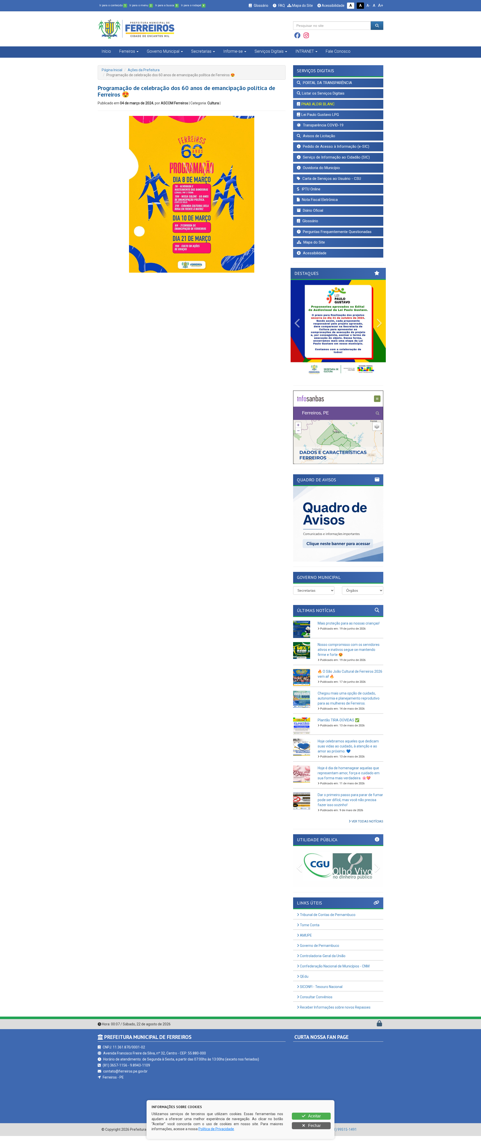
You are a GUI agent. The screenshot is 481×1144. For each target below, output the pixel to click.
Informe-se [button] (233, 51)
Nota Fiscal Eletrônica (319, 199)
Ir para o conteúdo (112, 5)
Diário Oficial (312, 210)
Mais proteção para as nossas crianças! (349, 623)
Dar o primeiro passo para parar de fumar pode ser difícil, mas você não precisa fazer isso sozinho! (350, 800)
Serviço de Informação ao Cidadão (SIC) (336, 157)
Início (106, 51)
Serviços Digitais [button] (269, 51)
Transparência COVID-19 (322, 125)
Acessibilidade (332, 6)
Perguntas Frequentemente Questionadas (337, 232)
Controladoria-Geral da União (322, 956)
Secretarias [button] (201, 51)
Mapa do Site (302, 6)
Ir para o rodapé (192, 5)
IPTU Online (310, 189)
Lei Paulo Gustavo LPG (320, 114)
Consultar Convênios (315, 997)
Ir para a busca (166, 5)
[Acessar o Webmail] (374, 1025)
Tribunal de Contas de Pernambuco (327, 915)
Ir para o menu (141, 5)
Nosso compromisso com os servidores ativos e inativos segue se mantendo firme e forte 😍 (349, 650)
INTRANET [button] (304, 51)
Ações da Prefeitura (144, 70)
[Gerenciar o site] (379, 1025)
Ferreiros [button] (127, 51)
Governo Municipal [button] (163, 51)
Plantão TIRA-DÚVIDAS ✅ (338, 720)
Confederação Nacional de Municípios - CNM (334, 966)
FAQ (281, 6)
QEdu (303, 976)
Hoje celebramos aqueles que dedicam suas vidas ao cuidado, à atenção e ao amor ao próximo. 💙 (348, 746)
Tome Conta (309, 925)
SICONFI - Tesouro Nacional (320, 987)
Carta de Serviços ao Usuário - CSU (331, 178)
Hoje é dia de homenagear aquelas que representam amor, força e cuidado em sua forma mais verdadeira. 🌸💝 (349, 773)
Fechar (314, 1125)
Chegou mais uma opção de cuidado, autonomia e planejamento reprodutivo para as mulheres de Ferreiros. (349, 698)
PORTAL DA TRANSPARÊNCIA (327, 83)
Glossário (260, 6)
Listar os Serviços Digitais (323, 93)
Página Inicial (112, 70)
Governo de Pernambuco (319, 946)
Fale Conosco (338, 51)
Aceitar (314, 1116)
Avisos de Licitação (318, 136)
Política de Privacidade (216, 1129)
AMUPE (305, 935)
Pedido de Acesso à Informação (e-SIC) (335, 146)
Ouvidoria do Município (321, 168)
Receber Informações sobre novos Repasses (335, 1007)
